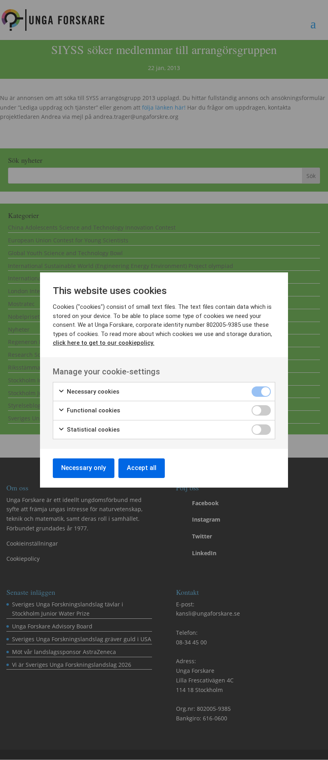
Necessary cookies (92, 391)
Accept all (141, 468)
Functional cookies (92, 410)
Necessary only (83, 468)
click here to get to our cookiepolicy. (103, 342)
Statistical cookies (92, 429)
